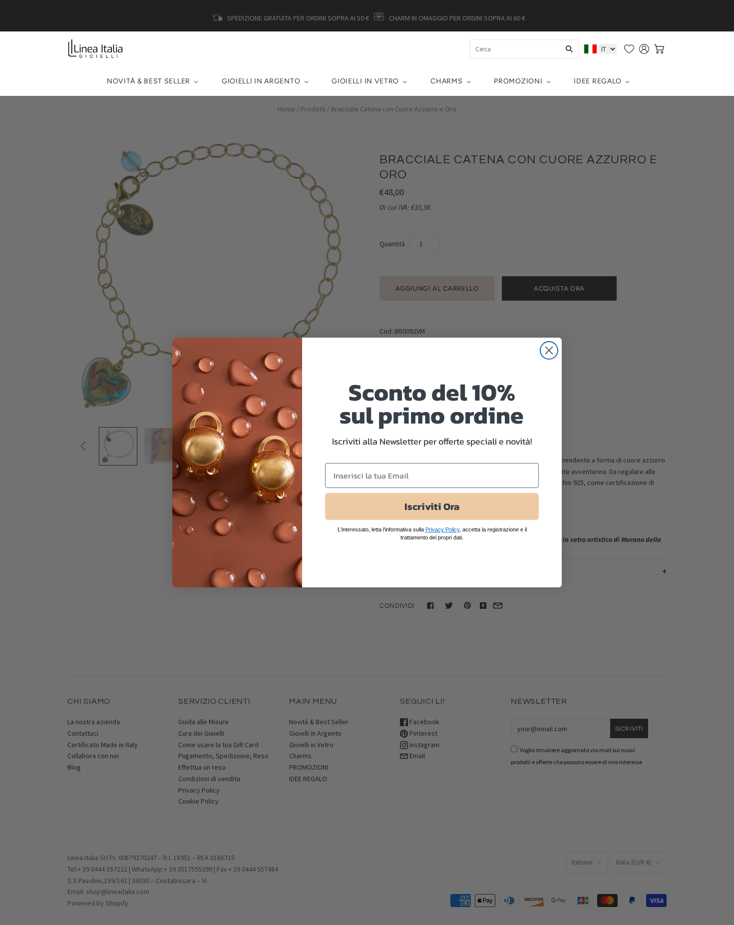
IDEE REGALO (598, 81)
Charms (446, 81)
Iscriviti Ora (431, 506)
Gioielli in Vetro (365, 81)
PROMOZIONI (518, 81)
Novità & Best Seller (148, 81)
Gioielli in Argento (261, 81)
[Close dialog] (549, 350)
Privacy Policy (442, 529)
